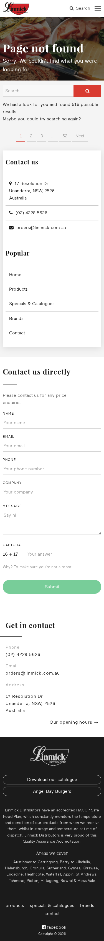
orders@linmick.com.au (41, 227)
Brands (16, 318)
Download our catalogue (52, 779)
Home (15, 274)
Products (18, 289)
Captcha (12, 545)
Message (12, 506)
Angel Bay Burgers (52, 791)
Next (79, 135)
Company (12, 483)
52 (64, 135)
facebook (56, 927)
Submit (52, 586)
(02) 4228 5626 (31, 212)
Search (83, 8)
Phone (9, 460)
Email (8, 437)
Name (8, 413)
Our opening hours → (74, 722)
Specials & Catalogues (32, 303)
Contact (17, 332)
